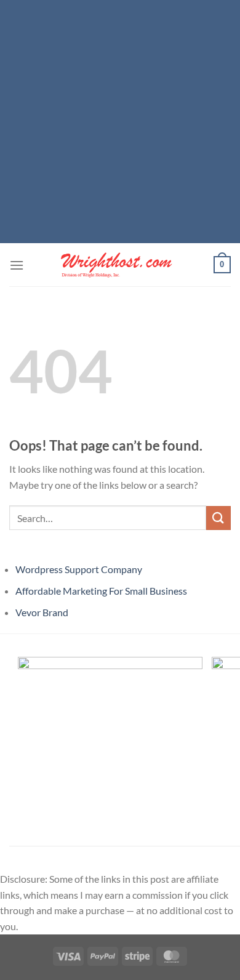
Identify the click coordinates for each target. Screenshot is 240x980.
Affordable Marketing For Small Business (101, 590)
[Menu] (16, 265)
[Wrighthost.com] (120, 264)
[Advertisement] (120, 120)
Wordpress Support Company (78, 569)
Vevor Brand (41, 612)
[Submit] (218, 518)
